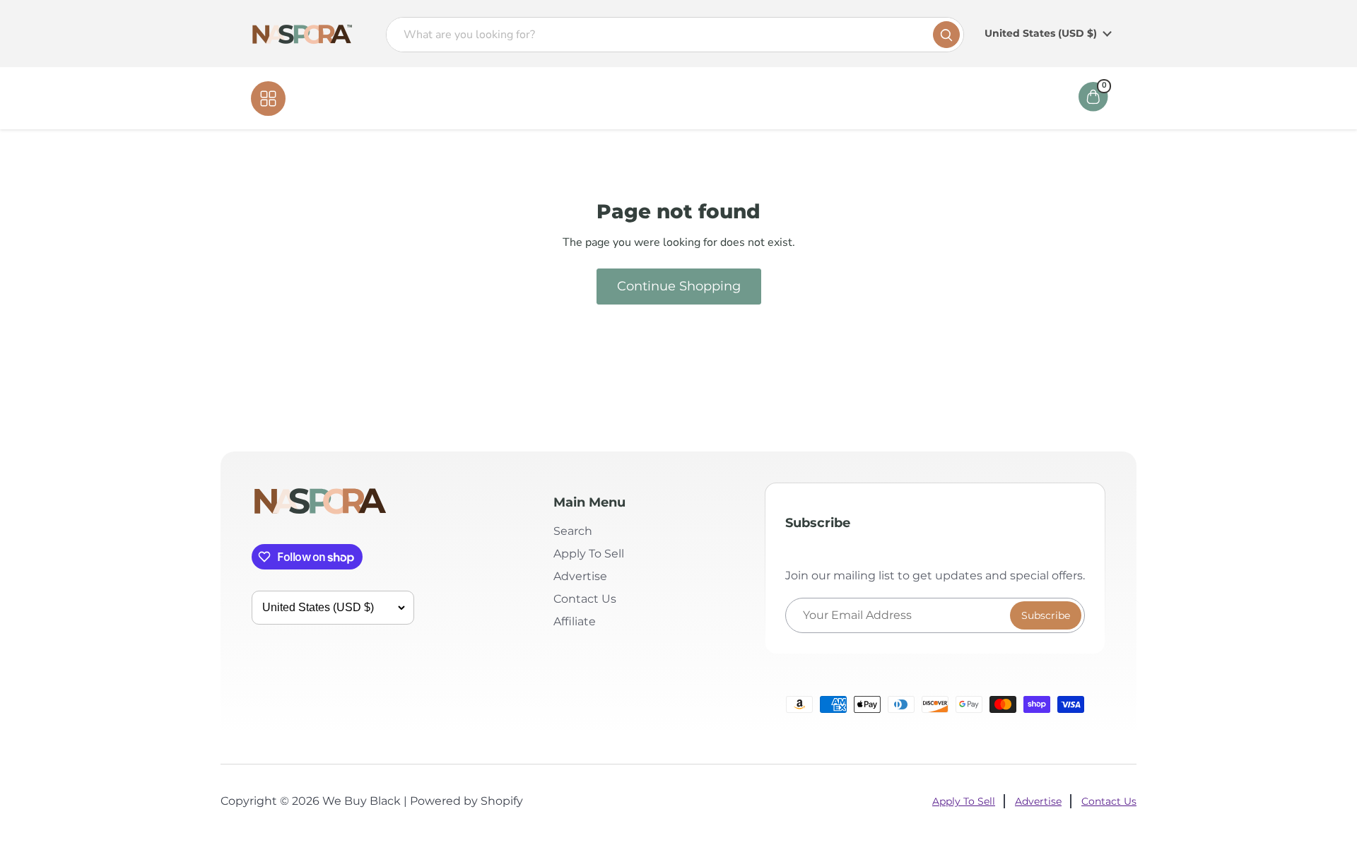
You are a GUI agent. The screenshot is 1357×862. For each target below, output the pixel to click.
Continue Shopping (679, 286)
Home (595, 98)
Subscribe (1045, 615)
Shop (645, 98)
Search (572, 531)
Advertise (580, 576)
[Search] (946, 34)
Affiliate (779, 98)
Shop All (315, 98)
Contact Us (708, 98)
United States (1041, 33)
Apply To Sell (588, 553)
